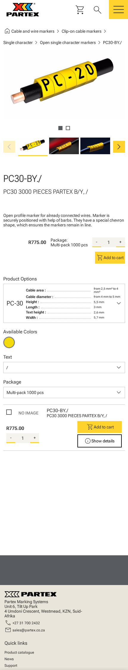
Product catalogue (19, 652)
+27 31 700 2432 (26, 623)
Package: (59, 240)
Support (10, 665)
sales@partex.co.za (29, 630)
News (9, 659)
